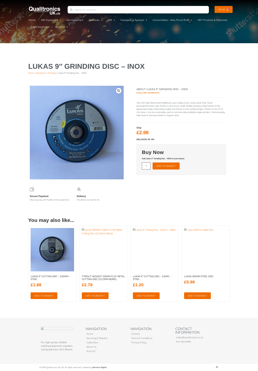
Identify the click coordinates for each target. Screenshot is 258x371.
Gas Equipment (74, 19)
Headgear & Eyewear (132, 19)
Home (32, 19)
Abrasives (94, 19)
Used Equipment (41, 26)
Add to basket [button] (44, 295)
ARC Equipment (49, 19)
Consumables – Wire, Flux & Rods (171, 19)
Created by (94, 367)
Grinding (52, 73)
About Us (60, 26)
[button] (118, 90)
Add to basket (166, 166)
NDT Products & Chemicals (212, 19)
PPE (110, 19)
